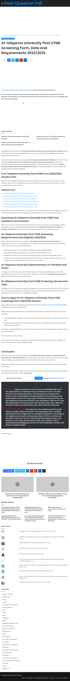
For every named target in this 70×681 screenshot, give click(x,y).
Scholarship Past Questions (9, 658)
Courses (4, 602)
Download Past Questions (41, 678)
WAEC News (5, 668)
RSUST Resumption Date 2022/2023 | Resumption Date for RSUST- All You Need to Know (11, 517)
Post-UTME (4, 38)
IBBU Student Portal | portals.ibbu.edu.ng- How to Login (57, 509)
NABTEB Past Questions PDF (10, 623)
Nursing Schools (6, 631)
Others (4, 634)
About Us (52, 678)
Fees (3, 610)
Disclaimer (65, 678)
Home (4, 35)
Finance (4, 612)
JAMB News (5, 618)
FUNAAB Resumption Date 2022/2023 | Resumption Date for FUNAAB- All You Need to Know (34, 510)
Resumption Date (7, 652)
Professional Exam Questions (10, 644)
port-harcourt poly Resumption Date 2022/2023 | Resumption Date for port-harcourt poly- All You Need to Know (35, 518)
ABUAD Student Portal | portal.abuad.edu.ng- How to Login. (35, 542)
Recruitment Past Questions (10, 650)
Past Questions (6, 636)
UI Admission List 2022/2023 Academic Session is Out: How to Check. (38, 531)
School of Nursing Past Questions (11, 660)
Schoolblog (9, 35)
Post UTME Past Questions (9, 639)
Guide (3, 615)
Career (4, 599)
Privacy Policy (29, 678)
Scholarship (5, 655)
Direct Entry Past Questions (10, 604)
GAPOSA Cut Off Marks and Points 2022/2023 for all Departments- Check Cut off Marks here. (57, 518)
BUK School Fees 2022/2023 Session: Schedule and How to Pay (36, 570)
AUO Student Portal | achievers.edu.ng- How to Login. (33, 548)
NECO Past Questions (8, 626)
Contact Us (59, 678)
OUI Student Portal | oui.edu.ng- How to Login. (31, 553)
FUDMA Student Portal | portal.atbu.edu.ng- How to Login (34, 582)
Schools (4, 666)
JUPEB (4, 620)
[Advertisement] (35, 20)
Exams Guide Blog (7, 607)
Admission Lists (6, 597)
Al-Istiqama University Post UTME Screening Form (17, 90)
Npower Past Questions (8, 628)
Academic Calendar (7, 594)
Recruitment (5, 647)
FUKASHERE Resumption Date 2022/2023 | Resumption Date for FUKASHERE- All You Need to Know (10, 510)
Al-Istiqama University (35, 463)
